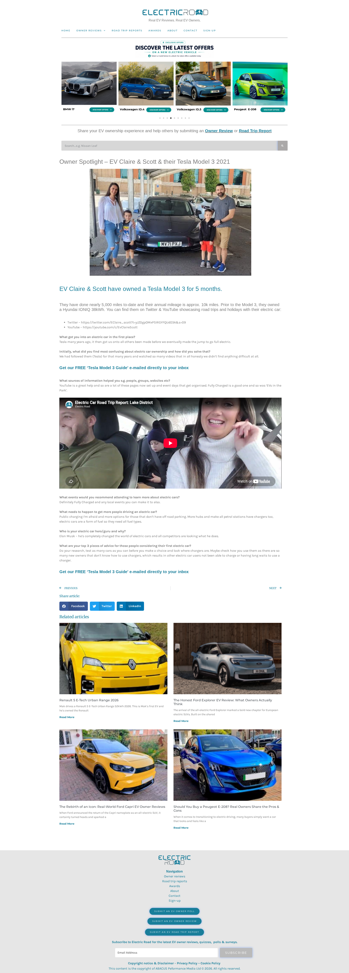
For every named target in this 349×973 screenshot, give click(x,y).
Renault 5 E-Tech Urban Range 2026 (89, 700)
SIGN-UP (209, 30)
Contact (190, 30)
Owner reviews (89, 30)
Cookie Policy (210, 963)
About (172, 30)
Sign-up (175, 900)
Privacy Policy (187, 963)
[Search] (283, 146)
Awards (154, 30)
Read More (66, 717)
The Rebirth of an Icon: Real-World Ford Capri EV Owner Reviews (112, 807)
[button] (65, 88)
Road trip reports (127, 30)
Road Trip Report (255, 131)
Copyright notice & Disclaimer (151, 963)
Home (65, 30)
